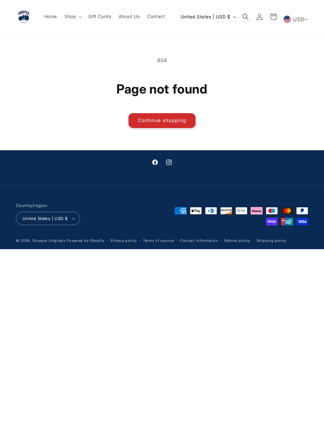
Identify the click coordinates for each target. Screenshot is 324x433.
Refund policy (237, 240)
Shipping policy (271, 240)
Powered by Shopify (85, 240)
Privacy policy (124, 240)
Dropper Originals (49, 240)
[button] (72, 16)
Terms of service (158, 240)
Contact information (199, 240)
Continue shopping (162, 120)
